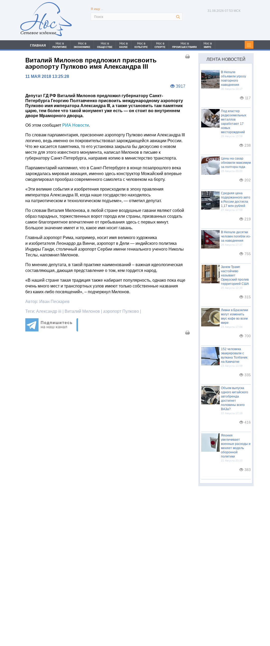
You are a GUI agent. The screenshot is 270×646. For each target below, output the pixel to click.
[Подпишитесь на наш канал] (51, 330)
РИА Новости (75, 125)
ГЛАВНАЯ (38, 45)
